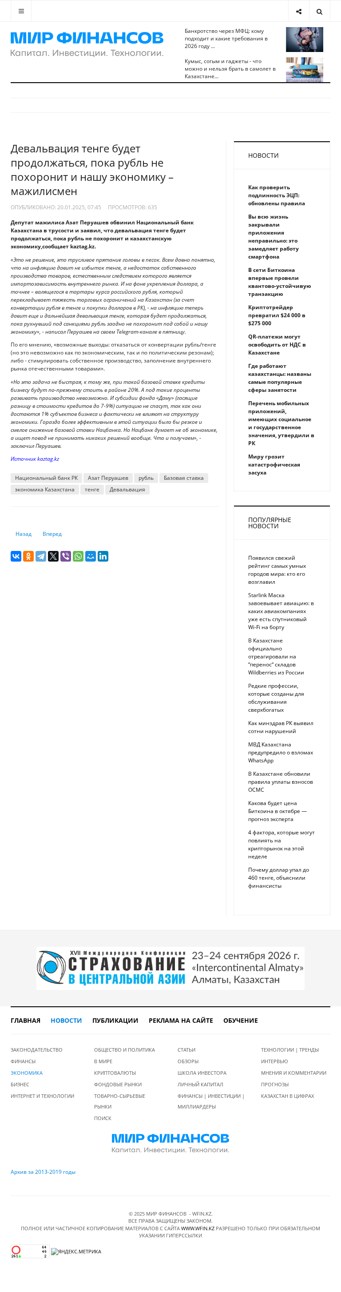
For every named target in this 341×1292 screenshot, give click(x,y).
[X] (53, 556)
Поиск (102, 1118)
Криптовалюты (115, 1072)
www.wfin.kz (197, 1228)
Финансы (23, 1061)
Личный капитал (200, 1084)
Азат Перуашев (108, 478)
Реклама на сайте (181, 1020)
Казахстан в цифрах (287, 1096)
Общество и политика (124, 1049)
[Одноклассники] (28, 556)
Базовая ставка (184, 478)
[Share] (298, 10)
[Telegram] (41, 556)
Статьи (186, 1049)
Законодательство (37, 1049)
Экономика (27, 1072)
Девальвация (127, 489)
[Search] (319, 10)
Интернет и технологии (42, 1096)
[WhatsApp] (78, 556)
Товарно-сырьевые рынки (119, 1101)
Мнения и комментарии (293, 1072)
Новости (66, 1020)
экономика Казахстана (45, 489)
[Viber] (65, 556)
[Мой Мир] (90, 556)
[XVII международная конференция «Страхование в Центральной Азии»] (170, 968)
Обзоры (188, 1061)
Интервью (274, 1061)
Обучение (240, 1020)
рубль (146, 478)
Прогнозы (275, 1084)
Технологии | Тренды (290, 1049)
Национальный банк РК (46, 478)
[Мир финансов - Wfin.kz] (87, 44)
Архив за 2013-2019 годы (43, 1172)
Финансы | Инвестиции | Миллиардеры (211, 1101)
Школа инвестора (202, 1072)
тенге (92, 489)
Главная (25, 1020)
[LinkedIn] (103, 556)
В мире (103, 1061)
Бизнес (20, 1084)
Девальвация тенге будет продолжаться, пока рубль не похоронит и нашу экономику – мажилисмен (92, 169)
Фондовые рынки (118, 1084)
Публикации (115, 1020)
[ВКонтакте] (16, 556)
